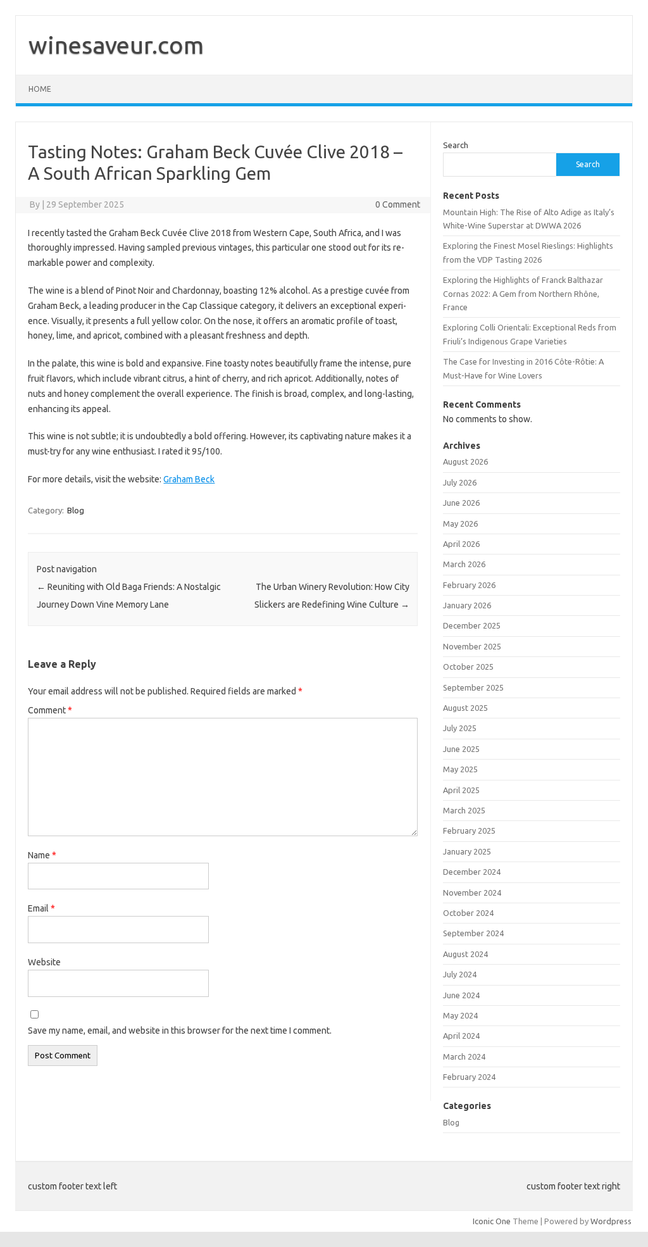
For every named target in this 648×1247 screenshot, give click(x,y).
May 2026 (460, 523)
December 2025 (472, 625)
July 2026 (460, 482)
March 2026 (464, 564)
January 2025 (467, 851)
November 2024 (472, 892)
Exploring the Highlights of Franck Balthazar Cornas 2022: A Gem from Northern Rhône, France (523, 293)
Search (455, 145)
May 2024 (460, 1015)
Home (39, 89)
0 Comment (397, 204)
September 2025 (473, 687)
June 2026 (461, 502)
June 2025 (461, 748)
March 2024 (464, 1056)
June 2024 (461, 995)
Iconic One (492, 1221)
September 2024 (473, 933)
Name (42, 855)
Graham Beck (189, 479)
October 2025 (468, 666)
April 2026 (461, 543)
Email (41, 908)
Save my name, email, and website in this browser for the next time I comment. (180, 1030)
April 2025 (461, 790)
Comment (50, 710)
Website (44, 962)
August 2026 (465, 461)
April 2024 (461, 1035)
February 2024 (469, 1076)
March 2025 (464, 810)
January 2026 (467, 605)
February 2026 (469, 584)
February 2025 (469, 830)
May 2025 (460, 769)
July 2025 (460, 728)
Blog (75, 510)
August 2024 (465, 953)
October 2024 (468, 912)
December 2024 (472, 871)
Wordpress (611, 1221)
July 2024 (460, 974)
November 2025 (472, 646)
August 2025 (465, 707)
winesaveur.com (116, 45)
